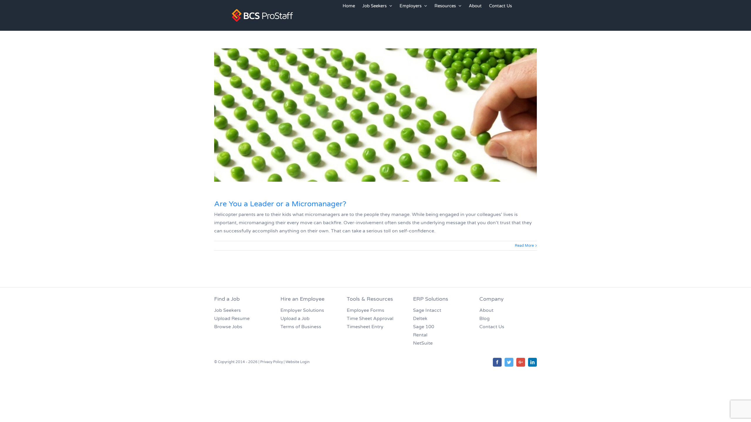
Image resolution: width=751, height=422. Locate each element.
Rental (420, 335)
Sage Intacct (427, 310)
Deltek (420, 318)
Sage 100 (423, 327)
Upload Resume (232, 318)
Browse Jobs (228, 327)
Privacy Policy (271, 362)
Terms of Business (300, 327)
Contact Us (491, 327)
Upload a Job (294, 318)
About (486, 310)
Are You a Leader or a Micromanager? (280, 204)
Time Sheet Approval (370, 318)
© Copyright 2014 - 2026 (236, 362)
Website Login (297, 362)
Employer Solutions (302, 310)
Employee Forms (365, 310)
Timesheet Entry (365, 327)
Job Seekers (227, 310)
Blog (484, 318)
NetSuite (423, 343)
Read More (524, 246)
